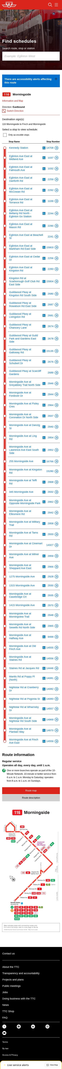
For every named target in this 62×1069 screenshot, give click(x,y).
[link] (31, 81)
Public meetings (11, 986)
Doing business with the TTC (18, 998)
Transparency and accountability (21, 973)
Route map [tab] (31, 790)
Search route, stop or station (18, 48)
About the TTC (10, 967)
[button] (52, 1065)
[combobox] (31, 56)
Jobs (5, 992)
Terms (5, 1042)
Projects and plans (13, 979)
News (5, 1005)
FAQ (4, 1017)
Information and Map (12, 101)
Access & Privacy (10, 1055)
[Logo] (9, 4)
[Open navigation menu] (56, 4)
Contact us (8, 953)
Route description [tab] (31, 798)
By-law (5, 1048)
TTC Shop (8, 1011)
